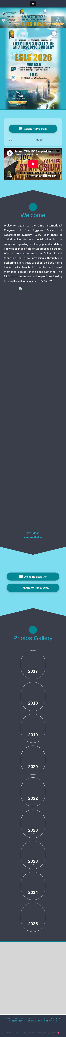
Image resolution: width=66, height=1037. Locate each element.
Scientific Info (52, 1019)
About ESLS (19, 1019)
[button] (33, 3)
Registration (16, 1021)
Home (8, 1019)
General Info (34, 1021)
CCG (17, 1033)
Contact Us (50, 1021)
